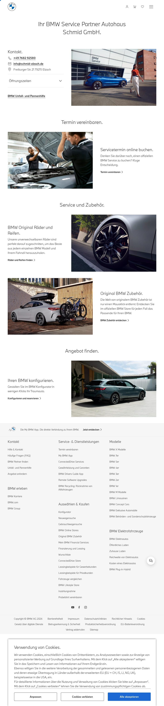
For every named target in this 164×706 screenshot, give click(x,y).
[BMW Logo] (12, 7)
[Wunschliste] (143, 6)
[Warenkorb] (135, 6)
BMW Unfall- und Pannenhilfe (26, 96)
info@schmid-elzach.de (28, 64)
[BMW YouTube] (72, 608)
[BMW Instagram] (85, 608)
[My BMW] (127, 6)
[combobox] (151, 560)
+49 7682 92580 (24, 58)
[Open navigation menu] (151, 6)
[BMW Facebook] (79, 608)
